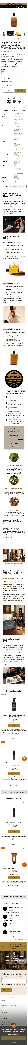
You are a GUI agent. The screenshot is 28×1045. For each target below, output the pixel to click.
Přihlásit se (6, 989)
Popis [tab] (6, 186)
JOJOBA (8, 59)
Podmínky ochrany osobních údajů (8, 1005)
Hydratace (16, 135)
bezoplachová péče (18, 168)
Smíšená (16, 178)
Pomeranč (16, 161)
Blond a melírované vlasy (18, 120)
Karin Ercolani (19, 647)
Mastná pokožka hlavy (18, 153)
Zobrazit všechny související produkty (14, 896)
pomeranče (20, 439)
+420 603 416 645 (7, 1022)
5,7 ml (13, 844)
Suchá (18, 155)
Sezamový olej (17, 162)
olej (14, 169)
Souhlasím (14, 1038)
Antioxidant (20, 133)
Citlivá (15, 175)
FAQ (2, 1010)
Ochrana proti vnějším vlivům (17, 138)
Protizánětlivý (17, 144)
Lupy (18, 152)
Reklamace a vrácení (5, 1008)
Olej (15, 165)
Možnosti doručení (21, 75)
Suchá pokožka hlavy (18, 156)
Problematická (17, 177)
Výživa (15, 149)
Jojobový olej (16, 158)
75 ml (14, 890)
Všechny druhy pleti (18, 180)
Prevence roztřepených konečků (16, 141)
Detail (14, 725)
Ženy (15, 167)
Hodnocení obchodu (5, 1013)
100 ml (15, 117)
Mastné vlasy (17, 129)
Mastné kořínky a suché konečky (17, 127)
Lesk (20, 135)
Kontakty (3, 1000)
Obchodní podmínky (5, 1003)
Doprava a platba (4, 1002)
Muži (18, 167)
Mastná (18, 175)
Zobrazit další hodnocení (20, 939)
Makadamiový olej (18, 160)
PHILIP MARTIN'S (10, 81)
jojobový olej (12, 193)
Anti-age (15, 133)
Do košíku (21, 90)
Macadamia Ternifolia (8, 529)
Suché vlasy (16, 131)
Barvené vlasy (17, 119)
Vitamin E (16, 163)
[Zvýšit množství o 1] (12, 90)
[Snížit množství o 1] (5, 90)
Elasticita (16, 134)
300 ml (18, 117)
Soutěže (3, 1007)
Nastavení (13, 1042)
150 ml (13, 738)
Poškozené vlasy (17, 130)
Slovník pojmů (4, 1012)
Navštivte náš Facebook (9, 1024)
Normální (16, 176)
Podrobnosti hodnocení (19, 38)
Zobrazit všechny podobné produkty (14, 792)
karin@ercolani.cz (7, 1021)
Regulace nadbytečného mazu (18, 147)
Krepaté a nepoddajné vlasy (17, 122)
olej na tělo (18, 169)
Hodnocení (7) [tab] (22, 186)
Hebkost (20, 134)
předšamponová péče (18, 173)
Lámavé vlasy (19, 125)
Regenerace (16, 145)
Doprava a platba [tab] (13, 186)
